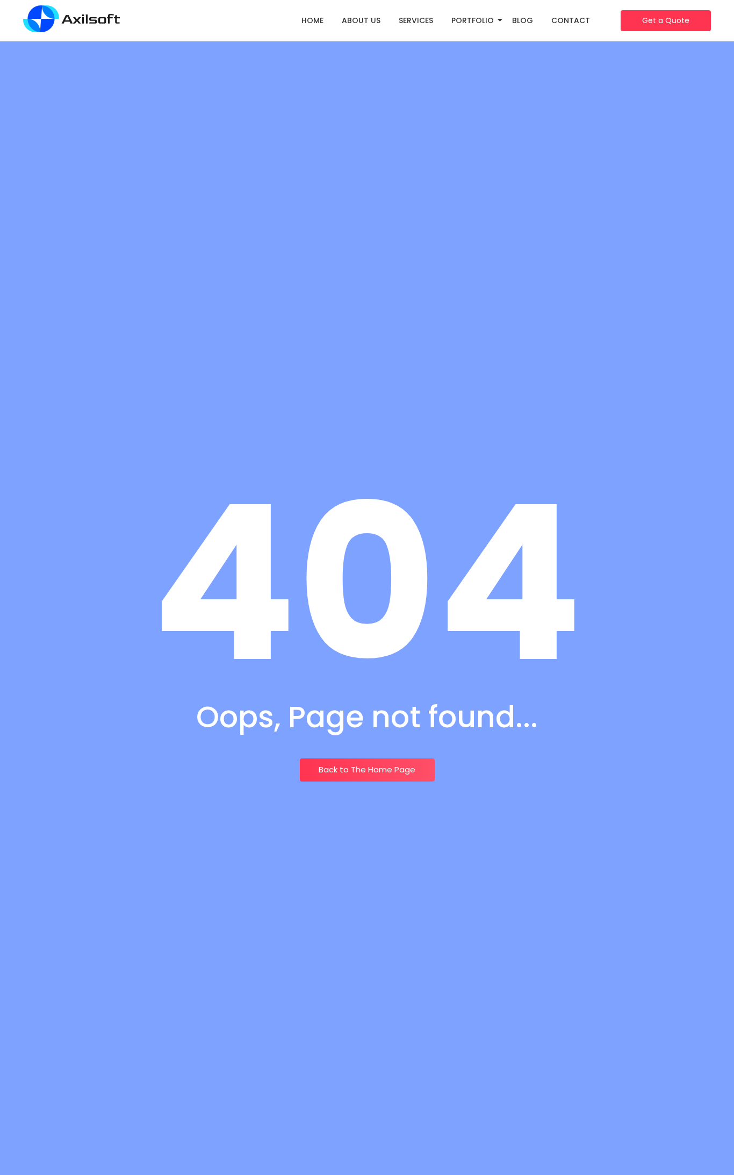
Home (312, 20)
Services (416, 20)
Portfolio (472, 20)
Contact (570, 20)
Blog (522, 20)
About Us (361, 20)
